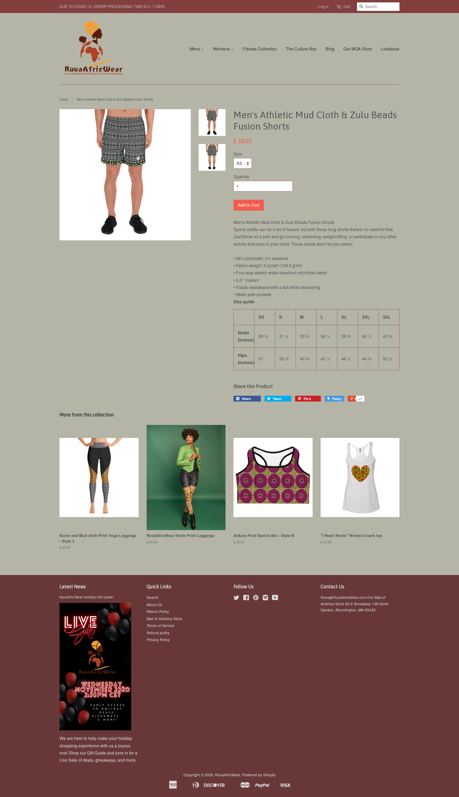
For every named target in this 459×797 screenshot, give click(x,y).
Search (153, 597)
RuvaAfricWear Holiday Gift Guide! (87, 597)
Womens (222, 49)
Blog (330, 49)
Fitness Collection (260, 49)
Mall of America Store (164, 618)
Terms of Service (161, 625)
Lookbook (390, 49)
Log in (323, 6)
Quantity (241, 176)
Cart (347, 6)
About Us (154, 604)
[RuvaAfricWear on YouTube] (275, 598)
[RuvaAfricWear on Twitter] (236, 598)
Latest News (73, 586)
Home (64, 99)
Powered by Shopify (259, 774)
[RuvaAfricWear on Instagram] (265, 598)
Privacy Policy (158, 639)
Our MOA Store (357, 49)
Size (237, 154)
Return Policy (158, 611)
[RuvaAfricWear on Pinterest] (256, 598)
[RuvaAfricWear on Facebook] (246, 598)
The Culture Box (301, 49)
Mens (195, 49)
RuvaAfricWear (227, 774)
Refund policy (158, 632)
